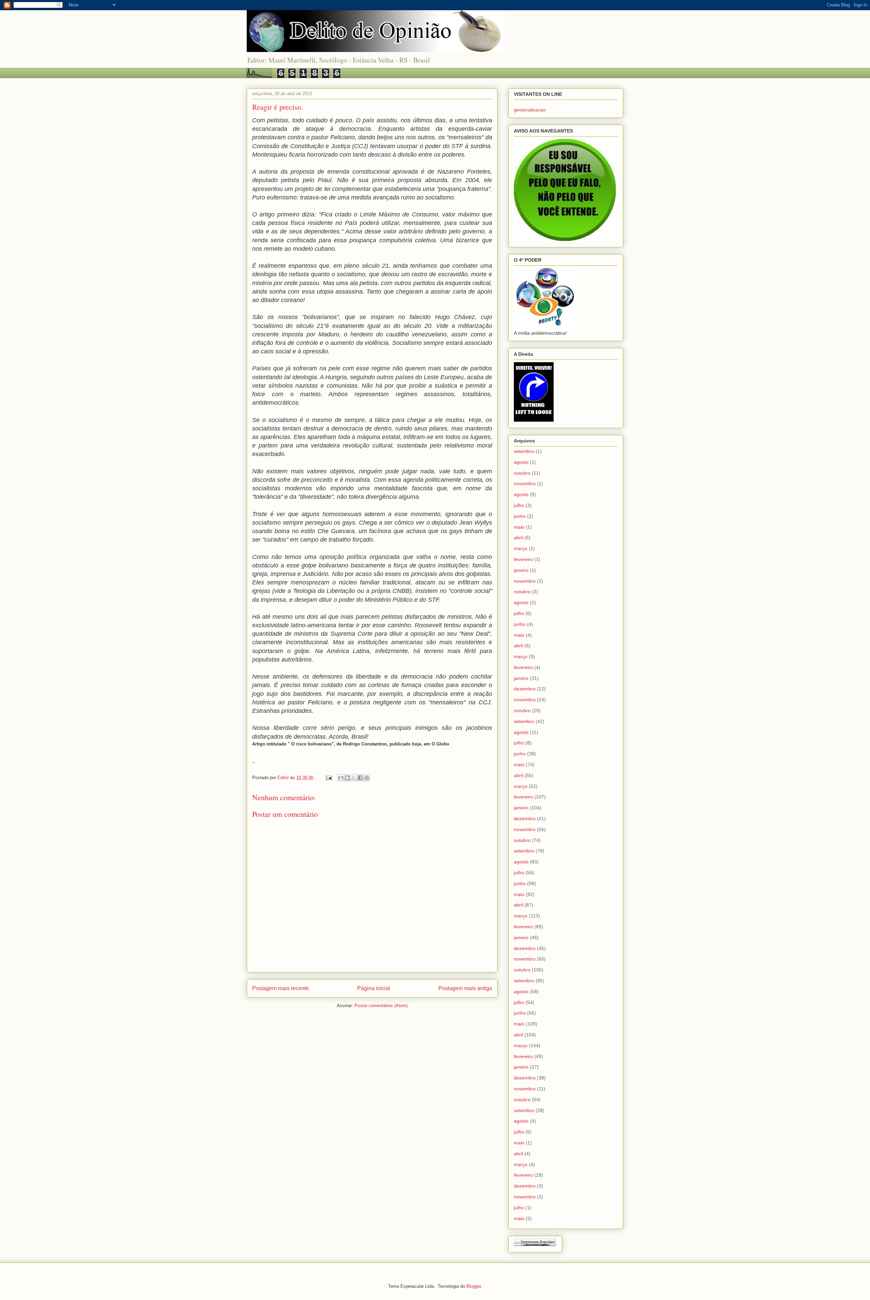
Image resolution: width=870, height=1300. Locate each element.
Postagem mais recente (280, 988)
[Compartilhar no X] (353, 777)
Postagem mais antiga (465, 988)
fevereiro (523, 559)
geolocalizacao (530, 109)
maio (519, 527)
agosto (521, 462)
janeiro (521, 570)
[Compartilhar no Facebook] (360, 777)
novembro (525, 483)
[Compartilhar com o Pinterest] (366, 777)
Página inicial (373, 988)
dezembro (525, 688)
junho (520, 516)
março (520, 548)
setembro (524, 451)
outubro (522, 473)
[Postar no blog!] (347, 777)
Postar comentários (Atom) (380, 1005)
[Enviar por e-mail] (340, 777)
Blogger (473, 1286)
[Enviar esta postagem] (328, 777)
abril (518, 537)
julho (519, 505)
